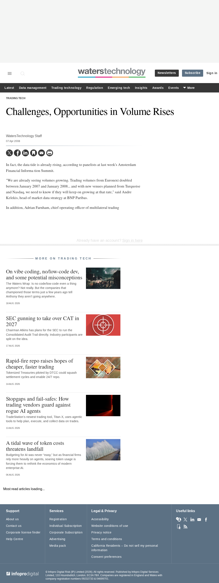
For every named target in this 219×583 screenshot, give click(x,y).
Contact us (13, 526)
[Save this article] (33, 152)
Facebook (206, 519)
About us (12, 519)
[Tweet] (9, 152)
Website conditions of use (109, 526)
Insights (141, 88)
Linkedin (192, 519)
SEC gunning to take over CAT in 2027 (42, 321)
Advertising (57, 539)
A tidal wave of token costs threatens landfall (35, 446)
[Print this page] (49, 152)
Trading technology (66, 88)
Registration (58, 519)
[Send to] (41, 152)
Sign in (212, 73)
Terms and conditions (106, 539)
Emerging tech (119, 88)
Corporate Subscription (66, 532)
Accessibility (100, 519)
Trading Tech (15, 98)
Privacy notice (101, 532)
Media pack (57, 546)
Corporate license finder (23, 532)
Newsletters (167, 73)
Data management (33, 88)
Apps (178, 526)
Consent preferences (106, 557)
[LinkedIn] (25, 152)
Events (173, 88)
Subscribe (193, 73)
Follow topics (178, 519)
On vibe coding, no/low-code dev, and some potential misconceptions (44, 274)
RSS (185, 526)
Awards (158, 88)
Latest (9, 88)
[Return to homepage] (112, 77)
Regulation (94, 88)
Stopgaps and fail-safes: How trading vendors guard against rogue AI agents (38, 404)
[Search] (22, 73)
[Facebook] (17, 152)
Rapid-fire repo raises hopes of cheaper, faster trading (39, 363)
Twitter (185, 519)
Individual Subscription (65, 526)
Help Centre (14, 539)
